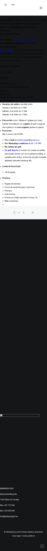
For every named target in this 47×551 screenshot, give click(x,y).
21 (33, 212)
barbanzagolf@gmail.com (24, 40)
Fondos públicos (28, 536)
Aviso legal (16, 536)
